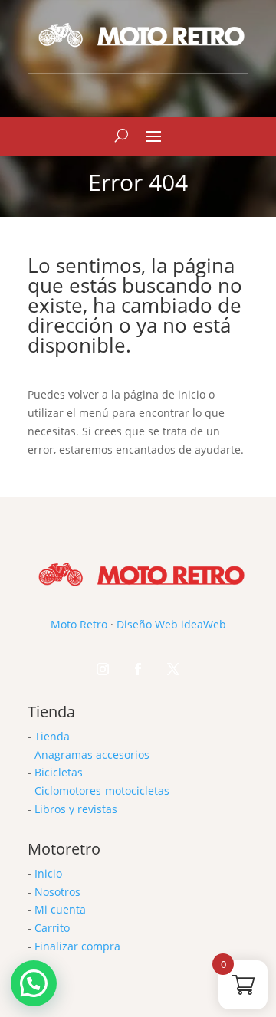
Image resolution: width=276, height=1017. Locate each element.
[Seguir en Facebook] (138, 669)
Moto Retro (79, 624)
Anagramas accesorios (92, 754)
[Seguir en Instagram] (102, 669)
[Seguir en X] (173, 669)
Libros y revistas (75, 809)
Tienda (52, 736)
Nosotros (57, 891)
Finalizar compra (77, 946)
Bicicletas (58, 772)
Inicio (48, 873)
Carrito (52, 927)
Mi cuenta (60, 909)
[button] (34, 983)
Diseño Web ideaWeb (171, 624)
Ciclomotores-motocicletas (101, 790)
